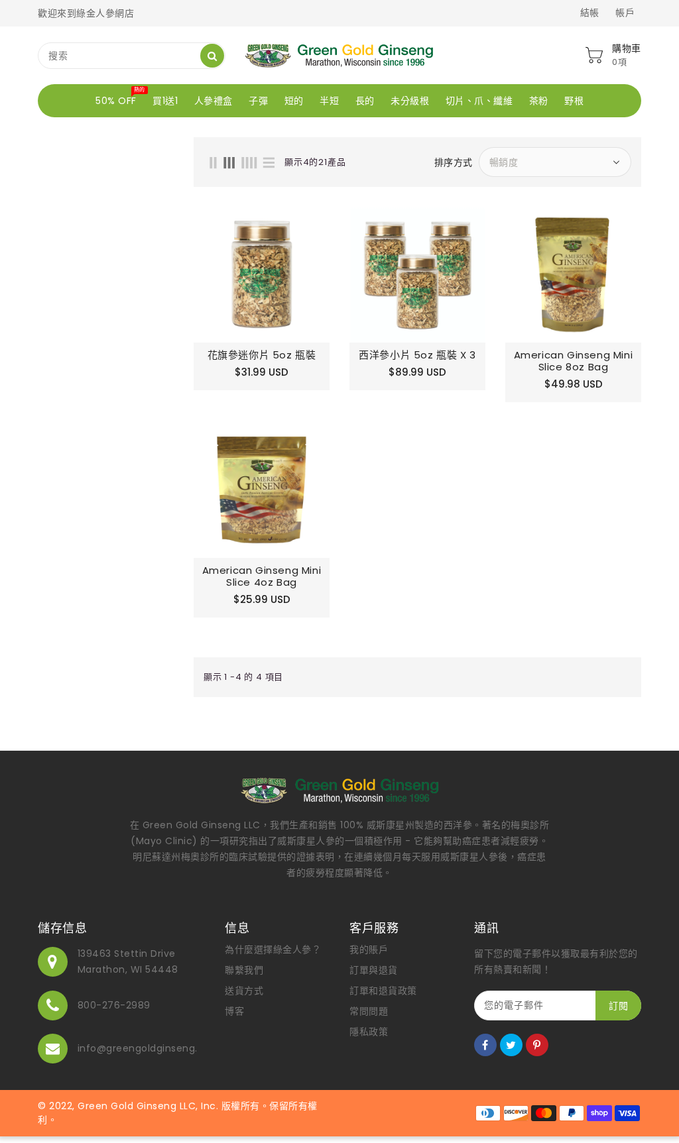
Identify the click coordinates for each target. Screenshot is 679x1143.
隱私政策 (368, 1031)
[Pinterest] (537, 1045)
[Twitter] (511, 1045)
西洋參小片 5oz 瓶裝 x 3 (417, 355)
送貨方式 (244, 990)
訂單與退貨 (373, 970)
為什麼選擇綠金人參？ (273, 949)
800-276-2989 (114, 1005)
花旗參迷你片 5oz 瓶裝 (262, 355)
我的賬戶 (368, 949)
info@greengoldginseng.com (149, 1048)
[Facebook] (485, 1045)
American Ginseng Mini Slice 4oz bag (262, 576)
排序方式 (453, 162)
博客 (234, 1011)
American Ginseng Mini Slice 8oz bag (573, 361)
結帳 (589, 12)
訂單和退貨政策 (383, 990)
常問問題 (368, 1011)
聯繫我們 (244, 970)
